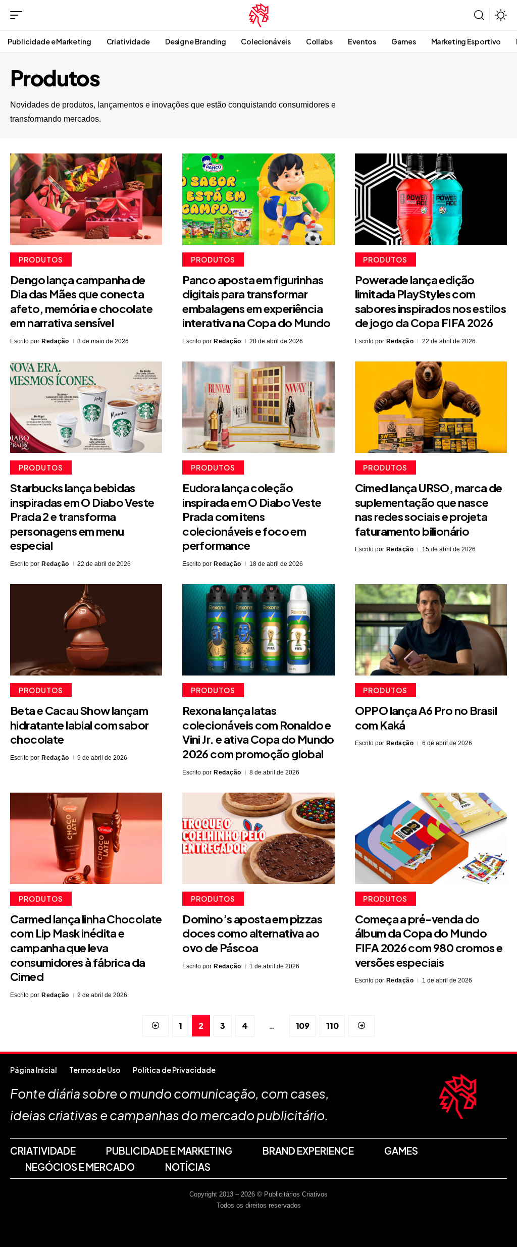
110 (332, 1025)
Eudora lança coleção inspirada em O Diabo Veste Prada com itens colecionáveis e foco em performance (251, 516)
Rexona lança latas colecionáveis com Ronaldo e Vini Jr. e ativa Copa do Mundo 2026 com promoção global (258, 732)
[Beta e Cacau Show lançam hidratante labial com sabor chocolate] (86, 630)
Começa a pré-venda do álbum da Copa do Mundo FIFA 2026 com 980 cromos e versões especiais (429, 940)
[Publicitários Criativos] (259, 15)
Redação (55, 341)
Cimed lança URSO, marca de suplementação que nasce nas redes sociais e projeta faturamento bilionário (428, 509)
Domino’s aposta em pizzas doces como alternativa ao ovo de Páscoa (252, 933)
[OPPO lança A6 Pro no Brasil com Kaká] (431, 630)
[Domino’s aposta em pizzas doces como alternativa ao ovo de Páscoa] (258, 838)
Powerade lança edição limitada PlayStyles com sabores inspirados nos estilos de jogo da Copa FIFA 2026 (430, 301)
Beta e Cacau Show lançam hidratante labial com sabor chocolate (79, 724)
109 (302, 1025)
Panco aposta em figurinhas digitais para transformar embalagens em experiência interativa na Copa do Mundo (256, 301)
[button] (18, 15)
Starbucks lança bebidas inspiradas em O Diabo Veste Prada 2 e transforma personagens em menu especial (82, 516)
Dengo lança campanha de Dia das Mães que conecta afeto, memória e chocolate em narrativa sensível (81, 301)
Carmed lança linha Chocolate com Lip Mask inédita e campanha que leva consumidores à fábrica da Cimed (86, 947)
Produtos (41, 259)
